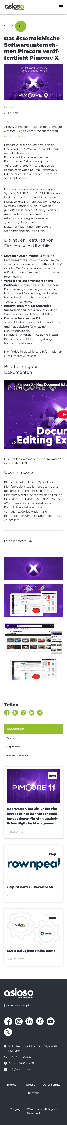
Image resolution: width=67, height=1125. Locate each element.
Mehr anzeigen (14, 136)
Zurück (16, 26)
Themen (12, 1084)
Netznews (13, 746)
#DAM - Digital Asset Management (30, 131)
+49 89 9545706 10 (21, 1057)
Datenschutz (51, 1084)
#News (9, 126)
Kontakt (33, 1093)
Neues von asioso (18, 755)
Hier (7, 351)
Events (11, 738)
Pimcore (24, 472)
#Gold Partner (38, 126)
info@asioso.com (20, 1069)
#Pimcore (21, 126)
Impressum (30, 1084)
